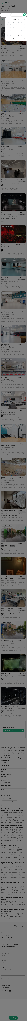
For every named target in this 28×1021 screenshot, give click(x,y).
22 (20, 33)
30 (15, 24)
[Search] (24, 14)
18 (9, 33)
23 (23, 33)
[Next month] (23, 19)
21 (17, 33)
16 (23, 30)
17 (6, 33)
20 (15, 33)
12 (12, 30)
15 (20, 30)
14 (17, 30)
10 (6, 30)
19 (12, 33)
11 (9, 30)
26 (12, 35)
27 (6, 24)
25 (9, 35)
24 (6, 35)
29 (12, 24)
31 (17, 24)
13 (15, 30)
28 (9, 24)
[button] (5, 14)
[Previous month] (6, 19)
